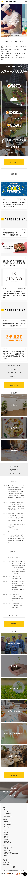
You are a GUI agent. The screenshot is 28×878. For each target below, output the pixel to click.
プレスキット (6, 862)
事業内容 (5, 810)
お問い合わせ (6, 861)
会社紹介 (5, 831)
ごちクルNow (7, 813)
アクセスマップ (7, 842)
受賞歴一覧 (6, 841)
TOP (4, 807)
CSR (4, 845)
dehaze (26, 1)
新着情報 (5, 819)
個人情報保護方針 (7, 864)
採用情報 (5, 859)
